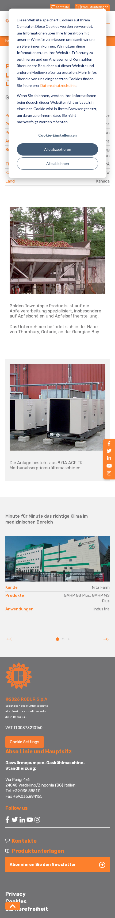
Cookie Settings (24, 741)
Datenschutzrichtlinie (58, 85)
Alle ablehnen (57, 163)
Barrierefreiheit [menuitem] (26, 909)
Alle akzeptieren (57, 149)
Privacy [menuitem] (15, 894)
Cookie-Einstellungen (57, 135)
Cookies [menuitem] (15, 901)
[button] (57, 639)
